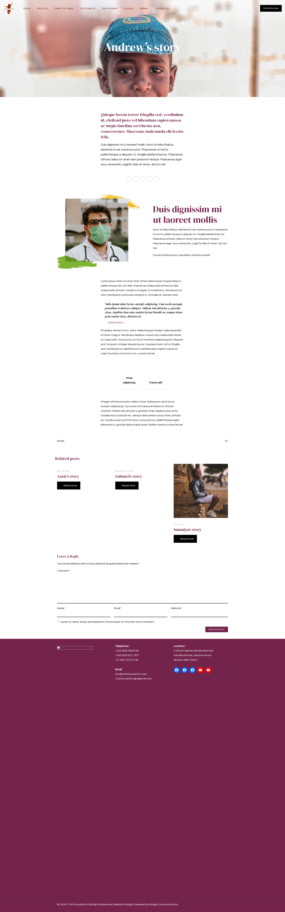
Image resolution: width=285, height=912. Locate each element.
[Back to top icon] (224, 904)
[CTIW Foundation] (9, 8)
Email (118, 608)
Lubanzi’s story (128, 476)
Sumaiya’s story (187, 529)
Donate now (270, 8)
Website (176, 608)
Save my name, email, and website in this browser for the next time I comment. (108, 622)
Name (61, 608)
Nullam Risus (115, 322)
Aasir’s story (68, 476)
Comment (64, 570)
